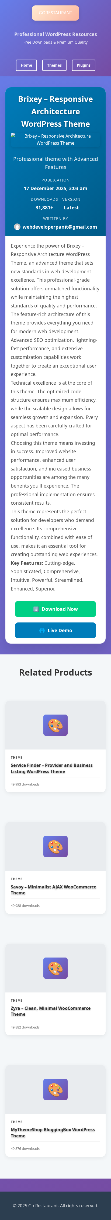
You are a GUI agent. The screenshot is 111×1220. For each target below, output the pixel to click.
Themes (54, 65)
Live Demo (55, 630)
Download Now (55, 609)
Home (26, 65)
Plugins (84, 65)
